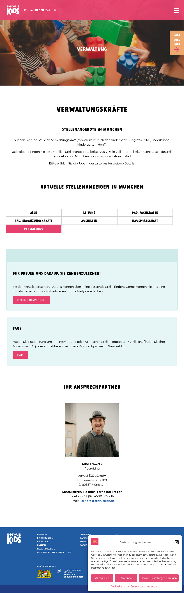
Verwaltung (33, 229)
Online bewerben (31, 300)
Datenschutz (138, 586)
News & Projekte (46, 549)
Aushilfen (89, 221)
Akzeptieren (102, 578)
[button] (177, 542)
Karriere (42, 545)
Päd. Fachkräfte (145, 212)
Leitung (89, 212)
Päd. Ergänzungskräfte (33, 221)
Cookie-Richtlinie (120, 586)
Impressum (153, 586)
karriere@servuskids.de (97, 501)
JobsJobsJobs (177, 40)
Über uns (42, 534)
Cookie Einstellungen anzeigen (159, 578)
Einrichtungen (45, 538)
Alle (33, 212)
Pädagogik (43, 542)
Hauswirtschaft (145, 221)
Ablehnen (126, 578)
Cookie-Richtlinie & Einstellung (54, 552)
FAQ (20, 355)
